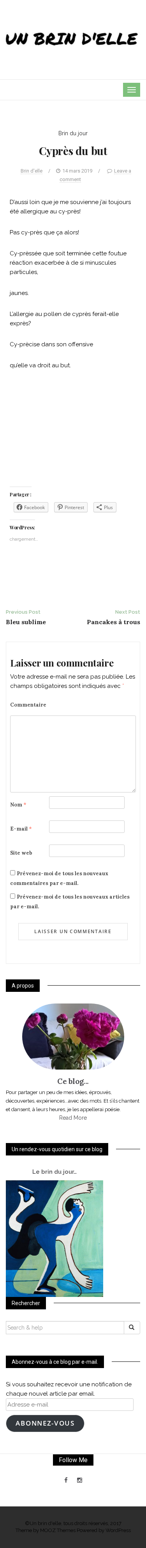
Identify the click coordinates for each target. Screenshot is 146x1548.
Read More (73, 1118)
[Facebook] (66, 1480)
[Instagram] (79, 1480)
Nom (18, 804)
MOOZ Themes (58, 1530)
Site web (21, 853)
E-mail (21, 828)
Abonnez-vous (45, 1423)
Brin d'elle (31, 171)
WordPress (118, 1530)
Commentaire (28, 705)
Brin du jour (73, 133)
